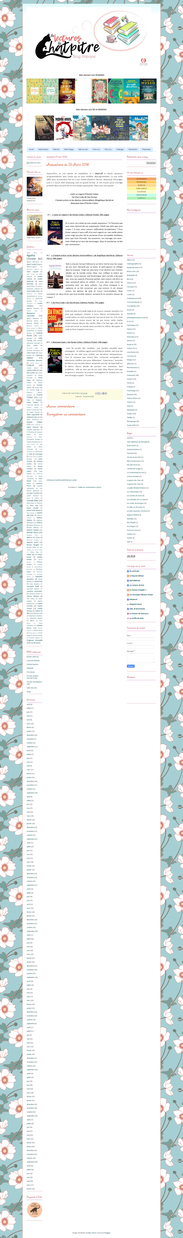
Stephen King (37, 613)
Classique (130, 287)
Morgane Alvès (32, 535)
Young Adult (131, 425)
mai (28, 716)
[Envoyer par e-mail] (96, 393)
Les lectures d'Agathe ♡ (138, 590)
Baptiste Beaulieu (33, 308)
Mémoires (130, 364)
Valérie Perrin (37, 630)
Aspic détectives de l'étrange (137, 442)
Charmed (130, 453)
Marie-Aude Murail (33, 510)
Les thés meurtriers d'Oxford (137, 511)
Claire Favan (31, 353)
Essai (128, 321)
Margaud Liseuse (136, 604)
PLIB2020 (30, 668)
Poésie (129, 383)
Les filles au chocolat (134, 507)
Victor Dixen (32, 633)
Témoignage (131, 421)
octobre (29, 743)
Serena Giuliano (33, 596)
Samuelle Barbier (33, 589)
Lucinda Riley (32, 501)
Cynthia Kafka (31, 370)
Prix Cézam (31, 672)
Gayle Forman (34, 412)
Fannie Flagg (34, 390)
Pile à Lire (108, 149)
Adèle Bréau (32, 253)
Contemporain (132, 298)
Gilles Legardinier (33, 415)
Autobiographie (132, 264)
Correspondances (133, 302)
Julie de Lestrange (35, 454)
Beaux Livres (131, 271)
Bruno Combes (31, 328)
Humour (130, 341)
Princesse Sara (132, 530)
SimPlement (141, 188)
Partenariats (133, 149)
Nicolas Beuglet (33, 545)
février (29, 727)
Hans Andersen (33, 419)
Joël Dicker (38, 451)
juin (28, 712)
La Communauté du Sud (135, 473)
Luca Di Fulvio (33, 498)
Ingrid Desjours (33, 427)
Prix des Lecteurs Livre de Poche (33, 677)
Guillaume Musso (33, 417)
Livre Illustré (131, 352)
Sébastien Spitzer (36, 618)
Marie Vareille (32, 508)
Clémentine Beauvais (34, 360)
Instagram (142, 195)
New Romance (132, 368)
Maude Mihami (33, 527)
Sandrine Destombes (34, 591)
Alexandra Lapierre (33, 269)
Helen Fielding (35, 425)
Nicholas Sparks (33, 542)
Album (129, 260)
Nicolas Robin (31, 547)
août (28, 704)
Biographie (131, 275)
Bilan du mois (83, 149)
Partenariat (131, 375)
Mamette (130, 519)
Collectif (30, 365)
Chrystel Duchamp (33, 350)
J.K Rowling (30, 432)
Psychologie (131, 391)
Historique (130, 337)
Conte (129, 295)
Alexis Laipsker (33, 272)
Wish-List (96, 149)
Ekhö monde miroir (134, 461)
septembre (30, 747)
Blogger (107, 1233)
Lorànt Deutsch (33, 496)
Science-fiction (132, 398)
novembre (30, 739)
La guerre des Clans (134, 480)
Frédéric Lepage (32, 407)
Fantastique (131, 325)
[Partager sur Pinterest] (106, 393)
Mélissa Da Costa (33, 538)
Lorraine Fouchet (33, 493)
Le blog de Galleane (137, 576)
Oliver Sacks (38, 550)
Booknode (141, 182)
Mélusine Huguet (33, 540)
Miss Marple (131, 523)
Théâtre (129, 418)
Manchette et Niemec (34, 503)
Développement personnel (136, 318)
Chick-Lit (130, 283)
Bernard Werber (33, 323)
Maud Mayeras (34, 525)
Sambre (129, 534)
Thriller (129, 414)
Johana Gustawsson (33, 442)
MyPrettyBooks (135, 581)
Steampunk (131, 410)
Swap (29, 692)
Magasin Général (133, 515)
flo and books (134, 571)
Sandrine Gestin (34, 594)
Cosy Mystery (131, 306)
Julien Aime (32, 456)
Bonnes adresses (33, 657)
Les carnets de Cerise (134, 496)
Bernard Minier (32, 321)
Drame (129, 310)
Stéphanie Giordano (35, 616)
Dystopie (130, 314)
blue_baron (92, 1233)
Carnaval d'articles (33, 661)
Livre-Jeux (130, 356)
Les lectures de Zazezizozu (139, 614)
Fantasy (129, 329)
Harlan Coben (34, 422)
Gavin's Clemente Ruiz (34, 410)
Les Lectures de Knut (137, 585)
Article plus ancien (70, 480)
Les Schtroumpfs (133, 492)
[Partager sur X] (101, 393)
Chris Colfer (32, 345)
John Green (31, 444)
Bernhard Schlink (32, 326)
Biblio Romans (43, 149)
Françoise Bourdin (33, 405)
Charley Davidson (133, 449)
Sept (128, 542)
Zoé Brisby (34, 643)
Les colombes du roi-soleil (136, 500)
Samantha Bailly (33, 586)
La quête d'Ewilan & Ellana (136, 488)
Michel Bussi (32, 533)
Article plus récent (53, 480)
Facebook (141, 192)
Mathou (39, 523)
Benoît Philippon (33, 318)
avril (28, 720)
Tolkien (32, 621)
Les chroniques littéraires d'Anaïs (141, 595)
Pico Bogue (131, 526)
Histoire (129, 333)
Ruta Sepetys (34, 584)
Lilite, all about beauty (137, 609)
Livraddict (141, 179)
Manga (129, 360)
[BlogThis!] (98, 393)
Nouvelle (130, 371)
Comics (129, 291)
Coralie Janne (32, 368)
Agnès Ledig (31, 264)
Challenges (120, 149)
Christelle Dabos (32, 348)
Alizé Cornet (31, 274)
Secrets (129, 538)
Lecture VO (131, 348)
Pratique (130, 387)
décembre (30, 735)
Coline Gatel (34, 363)
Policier (129, 379)
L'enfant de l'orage (133, 469)
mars (28, 724)
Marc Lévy (34, 506)
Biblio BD (56, 149)
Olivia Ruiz (34, 552)
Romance (130, 395)
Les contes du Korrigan (135, 503)
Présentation (146, 149)
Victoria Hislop (37, 635)
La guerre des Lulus (134, 484)
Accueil (31, 149)
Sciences (130, 402)
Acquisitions (88, 396)
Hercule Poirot (132, 465)
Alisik (129, 438)
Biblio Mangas (69, 149)
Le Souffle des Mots (137, 618)
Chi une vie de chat (133, 457)
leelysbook (133, 599)
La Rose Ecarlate (132, 476)
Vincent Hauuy (34, 638)
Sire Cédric (31, 599)
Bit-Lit (129, 279)
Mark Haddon (31, 513)
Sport (129, 406)
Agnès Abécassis (33, 262)
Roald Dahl (38, 581)
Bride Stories (131, 446)
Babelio (141, 185)
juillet (28, 708)
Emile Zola (38, 387)
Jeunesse (130, 344)
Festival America (32, 664)
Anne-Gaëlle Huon (33, 291)
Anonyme (29, 294)
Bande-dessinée (132, 268)
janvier (29, 731)
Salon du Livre (32, 688)
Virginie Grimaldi (34, 640)
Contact (142, 198)
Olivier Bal (30, 555)
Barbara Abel (32, 311)
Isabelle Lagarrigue (33, 430)
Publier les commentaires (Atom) (89, 487)
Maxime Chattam (33, 530)
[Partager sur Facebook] (103, 393)
